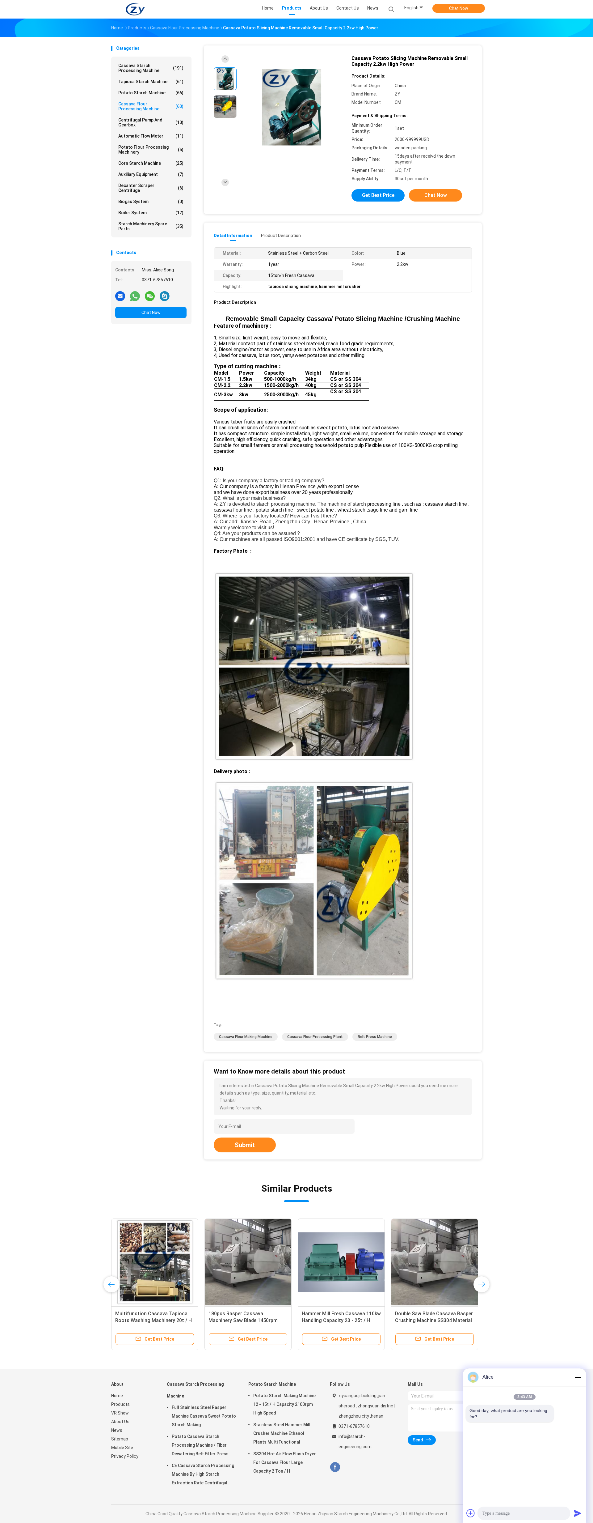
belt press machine (375, 1037)
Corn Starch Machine (150, 163)
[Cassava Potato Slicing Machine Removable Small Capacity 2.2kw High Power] (291, 107)
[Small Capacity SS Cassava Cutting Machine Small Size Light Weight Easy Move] (154, 1262)
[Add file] (470, 1513)
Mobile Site (122, 1447)
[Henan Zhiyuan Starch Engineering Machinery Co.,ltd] (135, 9)
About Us (120, 1421)
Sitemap (119, 1438)
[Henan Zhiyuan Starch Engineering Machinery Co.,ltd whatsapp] (135, 296)
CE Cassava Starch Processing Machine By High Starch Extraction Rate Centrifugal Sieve (203, 1475)
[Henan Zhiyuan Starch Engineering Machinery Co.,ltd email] (120, 296)
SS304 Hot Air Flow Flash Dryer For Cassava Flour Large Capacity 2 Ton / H (284, 1462)
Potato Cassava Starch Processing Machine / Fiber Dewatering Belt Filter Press (200, 1445)
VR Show (120, 1412)
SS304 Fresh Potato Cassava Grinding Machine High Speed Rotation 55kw (335, 1320)
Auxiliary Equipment (150, 174)
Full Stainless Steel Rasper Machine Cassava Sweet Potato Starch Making (204, 1416)
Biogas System (150, 201)
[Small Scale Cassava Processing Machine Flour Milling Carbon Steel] (248, 1262)
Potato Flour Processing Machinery (150, 150)
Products (120, 1404)
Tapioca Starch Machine (150, 81)
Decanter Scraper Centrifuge (150, 188)
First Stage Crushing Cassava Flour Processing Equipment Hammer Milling (429, 1320)
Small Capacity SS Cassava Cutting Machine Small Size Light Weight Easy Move (153, 1320)
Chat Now (458, 8)
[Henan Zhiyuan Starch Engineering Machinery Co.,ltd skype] (165, 296)
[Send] (577, 1513)
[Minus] (577, 1377)
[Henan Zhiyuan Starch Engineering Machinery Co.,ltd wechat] (150, 296)
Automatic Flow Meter (150, 136)
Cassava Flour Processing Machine (150, 106)
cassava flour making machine (245, 1037)
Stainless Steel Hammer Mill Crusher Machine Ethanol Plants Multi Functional (281, 1433)
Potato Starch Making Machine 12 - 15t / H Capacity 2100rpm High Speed (284, 1404)
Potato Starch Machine (150, 92)
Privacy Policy (124, 1456)
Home (117, 1395)
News (116, 1430)
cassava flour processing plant (315, 1037)
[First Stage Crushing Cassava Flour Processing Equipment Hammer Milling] (434, 1262)
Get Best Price (378, 195)
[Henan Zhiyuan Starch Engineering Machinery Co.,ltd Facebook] (335, 1467)
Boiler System (150, 212)
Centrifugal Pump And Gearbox (150, 122)
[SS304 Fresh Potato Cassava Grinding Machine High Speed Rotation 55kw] (341, 1262)
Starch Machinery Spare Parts (150, 226)
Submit (245, 1145)
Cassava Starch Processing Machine (150, 68)
